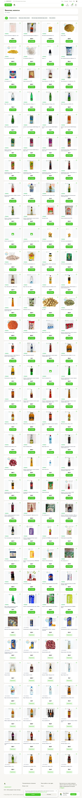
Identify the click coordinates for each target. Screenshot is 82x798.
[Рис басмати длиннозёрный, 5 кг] (50, 28)
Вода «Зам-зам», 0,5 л (27, 286)
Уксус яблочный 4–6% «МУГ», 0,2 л (11, 286)
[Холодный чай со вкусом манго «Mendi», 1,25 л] (13, 394)
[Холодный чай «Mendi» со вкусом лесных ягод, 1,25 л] (31, 485)
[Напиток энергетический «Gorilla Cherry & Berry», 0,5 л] (31, 143)
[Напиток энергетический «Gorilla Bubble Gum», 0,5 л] (50, 143)
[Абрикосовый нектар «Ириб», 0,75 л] (69, 691)
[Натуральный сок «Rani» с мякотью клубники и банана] (13, 645)
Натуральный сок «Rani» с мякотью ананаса (69, 629)
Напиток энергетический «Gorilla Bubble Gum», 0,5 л (49, 150)
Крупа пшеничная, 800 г (27, 81)
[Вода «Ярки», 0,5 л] (50, 439)
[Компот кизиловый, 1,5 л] (50, 371)
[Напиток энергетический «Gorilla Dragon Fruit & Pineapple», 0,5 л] (13, 143)
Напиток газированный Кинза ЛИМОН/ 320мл (68, 607)
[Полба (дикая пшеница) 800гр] (69, 531)
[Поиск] (62, 5)
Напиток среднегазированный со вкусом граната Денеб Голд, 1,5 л (12, 516)
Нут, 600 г (44, 309)
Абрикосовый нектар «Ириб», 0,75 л (67, 697)
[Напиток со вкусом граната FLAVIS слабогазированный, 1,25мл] (69, 485)
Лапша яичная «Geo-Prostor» (66, 652)
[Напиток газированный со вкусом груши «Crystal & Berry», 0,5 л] (69, 394)
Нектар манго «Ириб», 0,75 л (47, 766)
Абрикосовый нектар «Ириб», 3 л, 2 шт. (68, 355)
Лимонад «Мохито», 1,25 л (9, 766)
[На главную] (14, 5)
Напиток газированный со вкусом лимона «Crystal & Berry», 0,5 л (31, 219)
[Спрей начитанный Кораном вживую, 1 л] (31, 28)
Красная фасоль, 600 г (46, 652)
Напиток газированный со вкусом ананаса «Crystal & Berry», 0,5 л (31, 470)
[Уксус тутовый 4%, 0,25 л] (31, 668)
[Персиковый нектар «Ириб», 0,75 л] (31, 759)
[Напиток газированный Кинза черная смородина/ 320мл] (31, 531)
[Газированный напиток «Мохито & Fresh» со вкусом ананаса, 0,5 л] (31, 165)
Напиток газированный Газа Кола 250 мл (49, 606)
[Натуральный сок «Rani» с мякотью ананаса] (69, 622)
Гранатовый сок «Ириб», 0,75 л (66, 766)
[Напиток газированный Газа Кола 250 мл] (50, 599)
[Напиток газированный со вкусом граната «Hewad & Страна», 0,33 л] (69, 325)
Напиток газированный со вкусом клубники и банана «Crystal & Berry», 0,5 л (50, 401)
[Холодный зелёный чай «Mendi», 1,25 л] (50, 280)
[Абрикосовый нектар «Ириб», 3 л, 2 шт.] (69, 348)
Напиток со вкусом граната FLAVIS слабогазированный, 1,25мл (67, 493)
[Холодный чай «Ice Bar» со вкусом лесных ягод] (13, 736)
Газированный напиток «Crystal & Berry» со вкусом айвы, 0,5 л (12, 310)
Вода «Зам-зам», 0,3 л (46, 332)
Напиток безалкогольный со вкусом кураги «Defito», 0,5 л (31, 401)
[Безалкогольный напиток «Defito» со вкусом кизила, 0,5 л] (13, 188)
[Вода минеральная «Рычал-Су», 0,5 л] (13, 120)
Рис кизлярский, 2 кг (8, 81)
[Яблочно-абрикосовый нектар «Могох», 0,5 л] (13, 713)
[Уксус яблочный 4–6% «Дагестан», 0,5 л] (69, 74)
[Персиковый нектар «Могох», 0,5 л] (50, 188)
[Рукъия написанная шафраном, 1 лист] (13, 28)
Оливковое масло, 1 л (27, 309)
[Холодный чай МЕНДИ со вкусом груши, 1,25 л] (50, 531)
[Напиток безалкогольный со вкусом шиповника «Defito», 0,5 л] (69, 462)
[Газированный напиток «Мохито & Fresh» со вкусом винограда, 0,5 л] (69, 143)
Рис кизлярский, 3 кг (64, 560)
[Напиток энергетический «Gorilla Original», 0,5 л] (50, 120)
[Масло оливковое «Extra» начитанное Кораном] (50, 257)
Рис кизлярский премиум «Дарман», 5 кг (68, 58)
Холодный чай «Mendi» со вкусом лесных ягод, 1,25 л (30, 493)
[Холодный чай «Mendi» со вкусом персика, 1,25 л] (50, 417)
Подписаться (12, 657)
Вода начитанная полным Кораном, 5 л (12, 697)
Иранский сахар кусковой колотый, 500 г (12, 629)
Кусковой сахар (45, 218)
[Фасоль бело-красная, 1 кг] (13, 462)
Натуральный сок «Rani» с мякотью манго (31, 652)
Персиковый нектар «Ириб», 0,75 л (29, 766)
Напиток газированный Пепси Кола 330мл (50, 583)
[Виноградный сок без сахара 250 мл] (13, 576)
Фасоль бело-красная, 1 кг (9, 469)
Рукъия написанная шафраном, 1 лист (12, 35)
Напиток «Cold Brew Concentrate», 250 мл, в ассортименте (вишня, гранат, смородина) (69, 516)
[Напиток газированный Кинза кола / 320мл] (31, 599)
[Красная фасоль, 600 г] (50, 645)
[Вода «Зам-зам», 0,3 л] (50, 325)
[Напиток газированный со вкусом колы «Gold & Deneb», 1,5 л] (69, 439)
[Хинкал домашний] (50, 485)
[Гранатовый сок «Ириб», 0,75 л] (69, 759)
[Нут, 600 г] (50, 302)
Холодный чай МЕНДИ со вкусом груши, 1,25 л (50, 538)
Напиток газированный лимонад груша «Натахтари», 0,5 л (68, 196)
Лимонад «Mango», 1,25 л (46, 743)
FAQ (74, 1)
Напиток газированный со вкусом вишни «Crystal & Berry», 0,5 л (49, 356)
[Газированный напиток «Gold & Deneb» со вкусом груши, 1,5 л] (13, 485)
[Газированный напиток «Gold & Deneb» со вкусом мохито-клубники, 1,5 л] (13, 348)
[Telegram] (76, 1)
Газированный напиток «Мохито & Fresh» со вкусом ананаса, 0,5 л (31, 173)
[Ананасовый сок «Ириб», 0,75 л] (13, 371)
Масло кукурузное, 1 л (27, 720)
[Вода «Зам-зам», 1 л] (13, 97)
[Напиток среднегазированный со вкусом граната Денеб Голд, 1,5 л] (13, 508)
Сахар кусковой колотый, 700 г (66, 218)
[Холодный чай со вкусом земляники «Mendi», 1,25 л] (69, 713)
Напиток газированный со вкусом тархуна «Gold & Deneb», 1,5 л (31, 379)
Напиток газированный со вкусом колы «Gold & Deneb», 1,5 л (68, 447)
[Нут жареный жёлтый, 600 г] (13, 51)
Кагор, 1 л (44, 58)
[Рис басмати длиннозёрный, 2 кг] (50, 234)
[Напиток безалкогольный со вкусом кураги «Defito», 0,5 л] (31, 394)
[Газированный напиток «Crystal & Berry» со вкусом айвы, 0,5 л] (13, 302)
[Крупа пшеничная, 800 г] (31, 74)
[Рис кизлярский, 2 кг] (13, 74)
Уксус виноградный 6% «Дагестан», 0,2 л (30, 515)
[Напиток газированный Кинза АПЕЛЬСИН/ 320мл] (31, 554)
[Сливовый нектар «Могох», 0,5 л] (13, 439)
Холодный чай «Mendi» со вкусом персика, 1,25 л (50, 424)
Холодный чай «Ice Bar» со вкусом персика (31, 743)
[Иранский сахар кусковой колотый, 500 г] (13, 622)
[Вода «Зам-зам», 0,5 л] (31, 280)
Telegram (62, 787)
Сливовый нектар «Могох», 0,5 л (10, 446)
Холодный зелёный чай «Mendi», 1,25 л (49, 286)
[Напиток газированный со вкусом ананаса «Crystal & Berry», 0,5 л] (31, 462)
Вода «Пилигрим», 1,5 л (46, 697)
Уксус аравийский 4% (46, 720)
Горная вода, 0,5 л (45, 469)
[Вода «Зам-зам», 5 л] (31, 188)
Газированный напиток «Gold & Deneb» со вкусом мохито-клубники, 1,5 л (12, 356)
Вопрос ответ (25, 786)
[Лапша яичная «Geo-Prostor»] (69, 645)
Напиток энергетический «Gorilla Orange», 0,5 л (68, 127)
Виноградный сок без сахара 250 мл (11, 583)
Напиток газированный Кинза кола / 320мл (31, 606)
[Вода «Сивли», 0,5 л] (69, 668)
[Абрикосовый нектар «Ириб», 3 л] (31, 417)
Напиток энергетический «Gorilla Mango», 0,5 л (31, 127)
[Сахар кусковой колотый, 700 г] (69, 211)
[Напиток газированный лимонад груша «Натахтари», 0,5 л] (69, 188)
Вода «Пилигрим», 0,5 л (27, 697)
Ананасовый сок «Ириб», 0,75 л (10, 378)
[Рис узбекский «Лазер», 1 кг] (31, 51)
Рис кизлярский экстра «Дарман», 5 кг (30, 332)
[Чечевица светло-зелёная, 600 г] (69, 302)
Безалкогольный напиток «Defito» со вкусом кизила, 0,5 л (13, 196)
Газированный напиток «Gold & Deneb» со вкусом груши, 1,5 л (12, 493)
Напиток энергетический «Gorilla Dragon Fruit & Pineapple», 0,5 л (13, 150)
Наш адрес (66, 1)
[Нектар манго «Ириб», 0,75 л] (50, 759)
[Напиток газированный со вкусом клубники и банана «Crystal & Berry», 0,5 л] (50, 394)
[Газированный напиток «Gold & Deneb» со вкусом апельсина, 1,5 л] (69, 280)
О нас (62, 1)
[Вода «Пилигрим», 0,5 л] (31, 691)
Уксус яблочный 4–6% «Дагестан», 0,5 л (68, 81)
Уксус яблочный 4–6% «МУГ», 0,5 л (48, 81)
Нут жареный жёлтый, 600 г (10, 58)
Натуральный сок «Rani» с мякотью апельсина (48, 630)
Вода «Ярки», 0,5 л (45, 446)
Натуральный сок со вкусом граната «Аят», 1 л (31, 242)
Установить (73, 794)
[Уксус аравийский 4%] (50, 713)
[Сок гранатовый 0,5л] (31, 576)
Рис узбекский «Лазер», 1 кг (28, 58)
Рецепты (70, 1)
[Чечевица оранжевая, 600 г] (13, 325)
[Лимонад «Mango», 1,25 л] (50, 736)
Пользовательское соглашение (29, 783)
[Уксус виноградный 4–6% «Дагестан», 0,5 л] (13, 531)
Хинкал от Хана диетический (47, 560)
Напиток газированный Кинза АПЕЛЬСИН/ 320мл (31, 561)
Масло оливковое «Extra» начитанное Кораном (49, 264)
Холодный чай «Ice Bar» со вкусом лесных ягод (12, 744)
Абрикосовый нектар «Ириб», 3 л (29, 423)
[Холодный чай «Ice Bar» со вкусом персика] (31, 736)
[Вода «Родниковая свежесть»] (31, 348)
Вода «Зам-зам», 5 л (27, 195)
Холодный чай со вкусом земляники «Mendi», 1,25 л (69, 721)
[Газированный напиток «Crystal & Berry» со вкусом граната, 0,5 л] (69, 165)
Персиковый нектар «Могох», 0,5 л (48, 195)
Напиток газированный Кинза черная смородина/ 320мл (30, 538)
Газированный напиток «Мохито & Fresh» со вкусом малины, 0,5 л (12, 173)
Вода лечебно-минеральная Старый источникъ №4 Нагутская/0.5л (11, 607)
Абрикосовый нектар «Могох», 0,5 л (11, 423)
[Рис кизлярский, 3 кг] (69, 554)
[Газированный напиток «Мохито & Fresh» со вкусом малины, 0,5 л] (13, 165)
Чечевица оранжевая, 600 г (10, 332)
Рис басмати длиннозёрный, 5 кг (48, 35)
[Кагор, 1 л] (50, 51)
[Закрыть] (78, 794)
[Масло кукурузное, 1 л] (31, 713)
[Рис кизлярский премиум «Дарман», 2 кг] (13, 554)
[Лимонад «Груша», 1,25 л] (69, 736)
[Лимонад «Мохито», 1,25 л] (13, 759)
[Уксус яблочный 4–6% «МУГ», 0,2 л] (13, 280)
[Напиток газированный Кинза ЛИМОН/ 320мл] (69, 599)
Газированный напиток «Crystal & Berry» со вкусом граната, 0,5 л (69, 173)
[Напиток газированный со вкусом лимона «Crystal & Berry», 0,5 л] (31, 211)
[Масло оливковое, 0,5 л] (31, 439)
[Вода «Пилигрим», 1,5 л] (50, 691)
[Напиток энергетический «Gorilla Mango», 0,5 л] (31, 120)
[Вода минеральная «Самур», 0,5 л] (50, 97)
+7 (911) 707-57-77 (7, 787)
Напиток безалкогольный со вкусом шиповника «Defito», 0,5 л (67, 470)
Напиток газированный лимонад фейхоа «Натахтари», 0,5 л (12, 219)
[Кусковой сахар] (50, 211)
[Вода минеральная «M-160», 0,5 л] (69, 97)
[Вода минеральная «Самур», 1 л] (31, 97)
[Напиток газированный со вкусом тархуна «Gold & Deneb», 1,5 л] (31, 371)
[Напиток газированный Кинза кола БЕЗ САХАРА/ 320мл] (69, 576)
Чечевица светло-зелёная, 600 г (67, 309)
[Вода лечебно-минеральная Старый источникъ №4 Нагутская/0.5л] (13, 599)
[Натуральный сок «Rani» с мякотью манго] (31, 645)
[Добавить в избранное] (20, 23)
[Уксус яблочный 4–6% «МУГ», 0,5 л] (50, 74)
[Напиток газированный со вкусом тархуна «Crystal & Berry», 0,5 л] (69, 371)
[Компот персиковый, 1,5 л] (13, 234)
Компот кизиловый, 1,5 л (46, 378)
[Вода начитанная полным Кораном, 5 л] (13, 691)
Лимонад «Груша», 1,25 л (65, 743)
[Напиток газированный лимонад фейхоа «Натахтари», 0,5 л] (13, 211)
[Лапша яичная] (13, 668)
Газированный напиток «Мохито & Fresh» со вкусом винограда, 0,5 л (69, 150)
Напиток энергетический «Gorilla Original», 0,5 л (50, 127)
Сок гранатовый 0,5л (27, 583)
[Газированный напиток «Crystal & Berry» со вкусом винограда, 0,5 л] (50, 165)
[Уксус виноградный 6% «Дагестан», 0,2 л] (31, 508)
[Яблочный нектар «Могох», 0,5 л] (69, 417)
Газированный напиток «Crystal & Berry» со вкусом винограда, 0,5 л (50, 173)
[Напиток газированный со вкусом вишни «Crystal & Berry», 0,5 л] (50, 348)
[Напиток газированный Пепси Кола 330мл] (50, 576)
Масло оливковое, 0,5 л (27, 446)
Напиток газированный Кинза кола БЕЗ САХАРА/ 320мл (68, 584)
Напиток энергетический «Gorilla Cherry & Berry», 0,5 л (31, 150)
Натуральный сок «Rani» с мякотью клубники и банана (11, 653)
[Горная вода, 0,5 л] (50, 462)
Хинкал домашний (45, 492)
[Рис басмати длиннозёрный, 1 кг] (69, 234)
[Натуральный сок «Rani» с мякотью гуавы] (31, 622)
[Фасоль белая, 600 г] (13, 257)
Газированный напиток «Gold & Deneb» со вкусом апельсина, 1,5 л (68, 287)
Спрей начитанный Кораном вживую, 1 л (30, 35)
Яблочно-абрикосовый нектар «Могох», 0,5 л (13, 720)
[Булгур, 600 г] (69, 28)
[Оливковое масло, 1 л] (31, 302)
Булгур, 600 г (63, 35)
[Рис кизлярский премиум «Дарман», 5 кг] (69, 51)
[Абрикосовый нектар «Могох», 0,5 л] (13, 417)
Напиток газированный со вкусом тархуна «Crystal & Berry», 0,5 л (69, 379)
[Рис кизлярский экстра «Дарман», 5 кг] (31, 325)
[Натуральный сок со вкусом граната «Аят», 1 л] (31, 234)
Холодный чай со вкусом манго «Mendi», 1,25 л (13, 401)
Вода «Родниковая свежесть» (28, 355)
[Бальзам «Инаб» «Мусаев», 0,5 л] (50, 668)
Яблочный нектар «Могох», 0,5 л (67, 423)
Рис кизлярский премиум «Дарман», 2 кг (12, 560)
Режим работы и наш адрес (47, 783)
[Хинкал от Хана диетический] (50, 554)
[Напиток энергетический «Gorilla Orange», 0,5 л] (69, 120)
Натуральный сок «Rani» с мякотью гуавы (31, 629)
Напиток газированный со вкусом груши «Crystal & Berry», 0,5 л (68, 401)
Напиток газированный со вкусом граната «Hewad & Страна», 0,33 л (69, 333)
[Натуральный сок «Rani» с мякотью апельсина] (50, 622)
